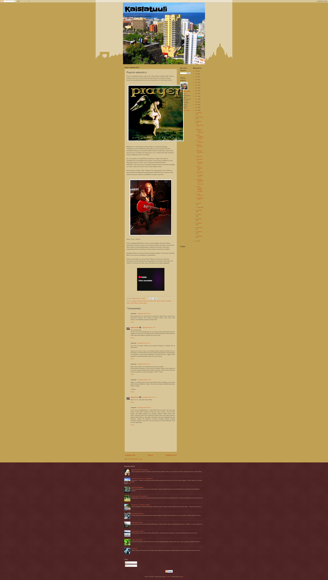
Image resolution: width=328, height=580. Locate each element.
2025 (196, 74)
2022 (196, 82)
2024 (196, 76)
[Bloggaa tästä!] (151, 298)
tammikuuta (199, 236)
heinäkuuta (199, 210)
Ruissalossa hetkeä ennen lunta (199, 130)
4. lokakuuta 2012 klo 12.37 (143, 343)
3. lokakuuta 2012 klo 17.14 (148, 327)
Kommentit (129, 565)
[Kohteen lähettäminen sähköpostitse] (150, 298)
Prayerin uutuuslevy (199, 194)
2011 (196, 241)
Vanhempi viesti (171, 455)
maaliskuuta (200, 227)
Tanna (128, 303)
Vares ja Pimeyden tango (199, 167)
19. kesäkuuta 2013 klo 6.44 (144, 407)
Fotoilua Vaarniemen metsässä (199, 136)
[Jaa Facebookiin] (155, 298)
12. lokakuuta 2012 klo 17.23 (148, 397)
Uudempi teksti (130, 455)
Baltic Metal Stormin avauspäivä (139, 470)
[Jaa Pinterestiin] (156, 298)
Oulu (155, 301)
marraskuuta (200, 117)
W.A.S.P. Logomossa (199, 141)
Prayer (158, 301)
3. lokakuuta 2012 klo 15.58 (143, 313)
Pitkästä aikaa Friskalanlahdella (139, 496)
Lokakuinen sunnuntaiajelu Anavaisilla (199, 181)
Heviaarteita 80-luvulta (137, 513)
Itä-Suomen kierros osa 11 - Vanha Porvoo (142, 478)
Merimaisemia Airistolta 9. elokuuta (140, 505)
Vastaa (132, 322)
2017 (196, 96)
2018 (196, 93)
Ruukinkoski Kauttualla (137, 487)
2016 (196, 99)
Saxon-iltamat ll (199, 125)
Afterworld (134, 548)
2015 (196, 102)
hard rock (145, 301)
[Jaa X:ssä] (153, 298)
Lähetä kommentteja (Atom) (135, 459)
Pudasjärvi (163, 301)
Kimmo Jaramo (135, 327)
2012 (196, 110)
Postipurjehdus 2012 (199, 198)
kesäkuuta (199, 214)
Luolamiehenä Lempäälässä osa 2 (199, 161)
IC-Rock (151, 301)
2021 (196, 85)
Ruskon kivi (199, 156)
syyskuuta (199, 203)
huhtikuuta (199, 223)
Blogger (181, 576)
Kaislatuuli (146, 9)
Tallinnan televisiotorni (199, 146)
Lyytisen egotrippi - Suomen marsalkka (199, 189)
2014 (196, 104)
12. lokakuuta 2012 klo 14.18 (144, 379)
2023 (196, 79)
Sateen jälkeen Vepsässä (137, 531)
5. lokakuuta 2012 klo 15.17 (143, 364)
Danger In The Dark (137, 301)
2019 (196, 90)
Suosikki (169, 301)
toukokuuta (199, 219)
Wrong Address (143, 303)
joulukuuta (199, 112)
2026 (196, 71)
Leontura (168, 576)
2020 (196, 88)
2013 (196, 107)
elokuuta (199, 207)
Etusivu (150, 455)
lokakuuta (199, 121)
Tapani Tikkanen (134, 303)
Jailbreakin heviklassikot (199, 152)
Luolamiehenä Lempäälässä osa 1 (199, 174)
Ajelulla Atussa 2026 (136, 540)
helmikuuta (199, 231)
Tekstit (128, 562)
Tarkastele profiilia (185, 110)
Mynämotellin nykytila (137, 522)
